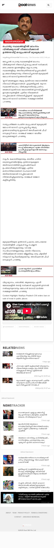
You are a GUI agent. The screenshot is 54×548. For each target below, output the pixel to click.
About (8, 513)
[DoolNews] (27, 5)
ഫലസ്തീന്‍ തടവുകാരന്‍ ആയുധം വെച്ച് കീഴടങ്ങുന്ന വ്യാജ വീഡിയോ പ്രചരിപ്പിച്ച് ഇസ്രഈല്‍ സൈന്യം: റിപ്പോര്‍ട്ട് (34, 148)
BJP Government (8, 327)
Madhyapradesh (24, 327)
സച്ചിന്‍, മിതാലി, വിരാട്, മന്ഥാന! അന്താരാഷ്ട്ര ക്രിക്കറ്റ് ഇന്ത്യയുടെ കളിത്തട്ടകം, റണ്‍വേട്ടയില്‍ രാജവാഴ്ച (34, 485)
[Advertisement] (27, 210)
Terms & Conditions (39, 513)
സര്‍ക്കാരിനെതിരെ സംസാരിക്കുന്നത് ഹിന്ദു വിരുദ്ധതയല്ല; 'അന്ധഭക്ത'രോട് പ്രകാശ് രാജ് (33, 460)
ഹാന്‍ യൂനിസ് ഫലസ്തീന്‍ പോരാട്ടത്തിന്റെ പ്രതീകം (30, 270)
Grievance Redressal (31, 517)
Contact (17, 517)
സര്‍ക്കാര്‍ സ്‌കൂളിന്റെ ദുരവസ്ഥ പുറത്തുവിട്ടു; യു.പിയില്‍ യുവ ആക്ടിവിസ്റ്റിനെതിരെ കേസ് (29, 356)
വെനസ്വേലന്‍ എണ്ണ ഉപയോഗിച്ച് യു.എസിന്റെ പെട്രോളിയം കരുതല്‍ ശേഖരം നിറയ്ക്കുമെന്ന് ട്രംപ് (32, 415)
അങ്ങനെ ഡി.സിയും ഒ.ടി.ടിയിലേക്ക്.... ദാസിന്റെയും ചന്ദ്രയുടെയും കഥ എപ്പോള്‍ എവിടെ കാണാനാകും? (33, 440)
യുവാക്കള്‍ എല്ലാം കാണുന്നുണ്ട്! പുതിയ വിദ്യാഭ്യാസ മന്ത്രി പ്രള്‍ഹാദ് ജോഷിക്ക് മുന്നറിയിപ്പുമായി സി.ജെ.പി (32, 383)
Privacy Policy (24, 513)
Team (14, 513)
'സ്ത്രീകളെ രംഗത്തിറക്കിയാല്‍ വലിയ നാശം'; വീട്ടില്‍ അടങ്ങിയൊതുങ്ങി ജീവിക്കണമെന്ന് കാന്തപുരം (33, 497)
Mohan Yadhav (39, 327)
